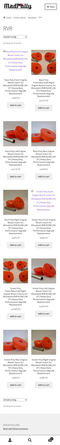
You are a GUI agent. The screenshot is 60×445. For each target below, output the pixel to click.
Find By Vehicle (19, 17)
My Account (10, 440)
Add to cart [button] (15, 105)
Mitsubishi (32, 17)
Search (30, 440)
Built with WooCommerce (15, 428)
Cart (46, 438)
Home (8, 17)
